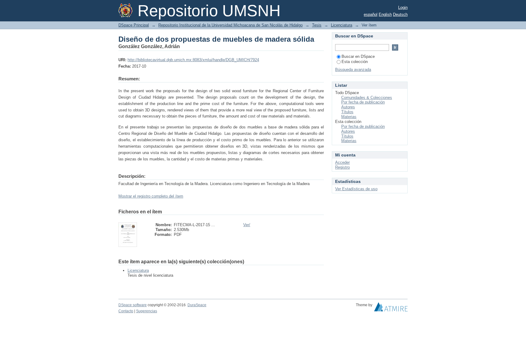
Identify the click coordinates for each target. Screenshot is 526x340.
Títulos (347, 112)
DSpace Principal (133, 25)
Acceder (342, 162)
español (370, 14)
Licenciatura (341, 25)
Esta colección (355, 61)
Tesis (316, 25)
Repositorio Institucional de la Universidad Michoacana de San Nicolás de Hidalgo (230, 25)
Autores (348, 107)
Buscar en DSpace (358, 56)
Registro (342, 167)
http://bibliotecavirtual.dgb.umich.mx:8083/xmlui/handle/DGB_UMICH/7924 (193, 60)
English (385, 14)
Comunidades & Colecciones (366, 97)
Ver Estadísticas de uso (356, 189)
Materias (348, 116)
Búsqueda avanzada (353, 69)
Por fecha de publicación (363, 102)
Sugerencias (146, 311)
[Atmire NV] (391, 308)
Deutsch (400, 14)
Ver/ (246, 225)
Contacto (125, 311)
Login (403, 7)
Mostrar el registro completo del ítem (150, 196)
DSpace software (132, 305)
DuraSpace (197, 305)
